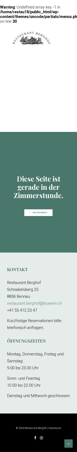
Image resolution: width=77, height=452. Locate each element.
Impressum (54, 428)
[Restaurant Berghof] (31, 39)
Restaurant (40, 212)
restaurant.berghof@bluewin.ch (34, 303)
